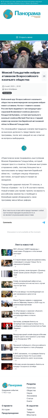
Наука (29, 393)
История (5, 409)
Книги (29, 401)
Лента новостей (24, 244)
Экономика (32, 396)
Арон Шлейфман (10, 89)
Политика (7, 93)
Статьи (30, 398)
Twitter (29, 409)
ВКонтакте (31, 415)
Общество (31, 390)
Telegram (31, 412)
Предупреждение (10, 413)
